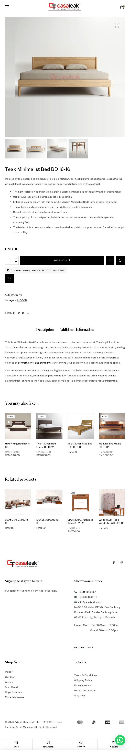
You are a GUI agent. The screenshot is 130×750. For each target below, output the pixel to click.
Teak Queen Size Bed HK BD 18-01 (80, 445)
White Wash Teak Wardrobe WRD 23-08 (111, 521)
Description (45, 330)
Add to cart (60, 260)
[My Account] (48, 742)
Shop (16, 747)
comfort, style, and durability (34, 362)
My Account (48, 747)
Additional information (77, 330)
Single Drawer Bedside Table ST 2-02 (80, 521)
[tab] (45, 330)
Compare (120, 260)
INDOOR (22, 300)
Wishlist (114, 747)
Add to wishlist (110, 260)
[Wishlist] (113, 742)
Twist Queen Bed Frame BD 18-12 (46, 445)
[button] (117, 25)
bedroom (112, 380)
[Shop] (16, 742)
